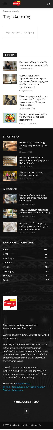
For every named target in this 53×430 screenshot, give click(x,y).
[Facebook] (26, 411)
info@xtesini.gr (23, 383)
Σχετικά (6, 386)
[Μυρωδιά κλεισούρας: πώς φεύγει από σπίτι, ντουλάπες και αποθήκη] (10, 198)
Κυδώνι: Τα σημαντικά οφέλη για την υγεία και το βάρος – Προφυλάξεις (33, 117)
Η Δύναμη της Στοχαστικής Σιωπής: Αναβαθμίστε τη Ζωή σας (33, 145)
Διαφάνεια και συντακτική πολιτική (28, 386)
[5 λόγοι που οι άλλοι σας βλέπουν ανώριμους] (10, 176)
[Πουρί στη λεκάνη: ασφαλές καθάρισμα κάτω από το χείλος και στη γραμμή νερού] (10, 227)
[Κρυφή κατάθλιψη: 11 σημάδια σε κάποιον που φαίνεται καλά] (10, 66)
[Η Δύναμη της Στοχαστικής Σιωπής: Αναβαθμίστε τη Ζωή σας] (10, 146)
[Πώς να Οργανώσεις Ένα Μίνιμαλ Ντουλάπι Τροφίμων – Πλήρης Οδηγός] (10, 161)
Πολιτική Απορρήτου (13, 390)
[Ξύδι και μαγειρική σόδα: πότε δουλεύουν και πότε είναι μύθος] (10, 213)
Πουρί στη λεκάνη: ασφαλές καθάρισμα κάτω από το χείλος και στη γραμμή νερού (34, 226)
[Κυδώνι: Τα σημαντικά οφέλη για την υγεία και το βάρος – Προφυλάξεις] (10, 118)
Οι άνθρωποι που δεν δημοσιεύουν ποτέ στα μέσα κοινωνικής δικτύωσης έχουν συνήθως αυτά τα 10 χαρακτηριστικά (33, 81)
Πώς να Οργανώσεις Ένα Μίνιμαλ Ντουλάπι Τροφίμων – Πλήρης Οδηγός (34, 160)
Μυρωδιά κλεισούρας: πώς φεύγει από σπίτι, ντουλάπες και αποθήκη (33, 198)
